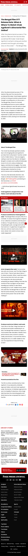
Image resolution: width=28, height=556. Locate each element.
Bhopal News (4, 495)
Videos (3, 532)
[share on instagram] (17, 480)
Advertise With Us (21, 546)
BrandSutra (4, 504)
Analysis (3, 484)
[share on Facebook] (7, 480)
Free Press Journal (9, 2)
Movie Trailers (17, 495)
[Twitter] (17, 404)
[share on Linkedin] (13, 480)
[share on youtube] (20, 480)
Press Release (5, 540)
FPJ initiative (4, 509)
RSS (11, 549)
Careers (17, 543)
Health (15, 514)
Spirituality (4, 520)
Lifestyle (16, 512)
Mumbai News (9, 5)
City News (4, 487)
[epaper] (24, 2)
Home (2, 5)
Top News (4, 524)
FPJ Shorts (17, 5)
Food (15, 520)
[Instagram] (20, 404)
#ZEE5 (14, 181)
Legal (2, 514)
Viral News (4, 534)
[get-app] (26, 2)
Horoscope (4, 512)
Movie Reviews (18, 492)
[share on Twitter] (10, 480)
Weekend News (5, 537)
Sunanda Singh (4, 49)
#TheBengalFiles (12, 179)
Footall (15, 509)
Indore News (4, 492)
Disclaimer (23, 543)
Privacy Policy (4, 546)
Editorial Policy (10, 543)
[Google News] (10, 404)
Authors (15, 549)
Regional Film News (19, 497)
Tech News (4, 529)
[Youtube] (22, 404)
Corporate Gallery (6, 507)
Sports (16, 504)
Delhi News (4, 497)
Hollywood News (18, 489)
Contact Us (12, 546)
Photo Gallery (5, 526)
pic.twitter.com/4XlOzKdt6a (9, 183)
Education (4, 500)
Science (3, 517)
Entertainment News (20, 484)
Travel (15, 517)
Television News (18, 500)
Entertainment (8, 16)
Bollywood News (18, 487)
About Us (3, 543)
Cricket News (17, 507)
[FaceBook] (15, 404)
